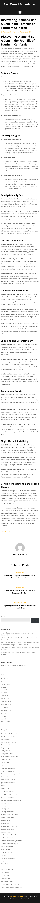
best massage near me (8, 736)
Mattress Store (5, 823)
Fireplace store (5, 762)
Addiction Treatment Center (9, 733)
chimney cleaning (6, 739)
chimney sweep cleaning (8, 742)
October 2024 (5, 707)
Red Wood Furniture (19, 4)
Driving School (5, 751)
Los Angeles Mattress (7, 791)
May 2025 (4, 690)
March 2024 (4, 719)
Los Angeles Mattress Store (9, 794)
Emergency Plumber (7, 753)
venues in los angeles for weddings (11, 887)
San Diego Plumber (7, 870)
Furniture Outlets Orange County (11, 774)
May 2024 (4, 713)
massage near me (6, 803)
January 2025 (5, 699)
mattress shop (5, 820)
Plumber (3, 855)
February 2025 (5, 696)
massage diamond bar (7, 797)
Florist (3, 765)
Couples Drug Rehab (7, 748)
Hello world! (22, 665)
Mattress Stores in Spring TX (9, 843)
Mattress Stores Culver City (9, 835)
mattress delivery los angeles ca (10, 814)
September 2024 (6, 710)
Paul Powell (7, 32)
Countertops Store (6, 745)
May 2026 (4, 681)
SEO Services (5, 873)
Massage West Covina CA (8, 812)
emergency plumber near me (9, 756)
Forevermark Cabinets (7, 771)
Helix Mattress (5, 788)
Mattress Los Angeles (7, 817)
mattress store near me (8, 829)
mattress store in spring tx (9, 826)
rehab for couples (6, 867)
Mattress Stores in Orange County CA (12, 841)
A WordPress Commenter (8, 665)
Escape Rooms (5, 759)
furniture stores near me (8, 780)
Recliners (3, 861)
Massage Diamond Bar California (11, 800)
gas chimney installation (8, 783)
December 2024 (6, 701)
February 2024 (5, 722)
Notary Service (5, 849)
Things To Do (6, 531)
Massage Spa (5, 809)
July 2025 (3, 687)
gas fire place (5, 785)
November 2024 (6, 704)
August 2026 (4, 678)
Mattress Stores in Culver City (10, 838)
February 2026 (5, 684)
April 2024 (4, 716)
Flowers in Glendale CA (8, 768)
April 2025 (4, 693)
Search (3, 617)
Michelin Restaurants (7, 846)
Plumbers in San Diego (8, 858)
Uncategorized (5, 878)
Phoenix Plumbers (6, 852)
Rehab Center (5, 864)
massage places (6, 806)
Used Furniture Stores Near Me (10, 884)
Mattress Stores (6, 832)
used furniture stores (7, 881)
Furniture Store (5, 777)
